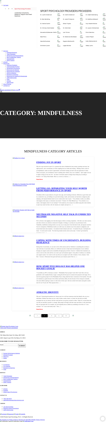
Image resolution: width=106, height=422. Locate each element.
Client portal (3, 328)
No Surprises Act (4, 419)
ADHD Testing (10, 60)
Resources (6, 63)
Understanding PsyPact (13, 66)
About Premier (7, 84)
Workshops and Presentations (15, 55)
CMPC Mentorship (12, 78)
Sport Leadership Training (14, 57)
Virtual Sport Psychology (13, 68)
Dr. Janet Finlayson (68, 19)
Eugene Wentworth (68, 41)
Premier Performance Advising (11, 353)
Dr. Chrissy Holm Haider (47, 28)
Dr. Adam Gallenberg (92, 15)
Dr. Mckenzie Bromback (70, 37)
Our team (5, 5)
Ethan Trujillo (67, 23)
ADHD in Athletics (11, 73)
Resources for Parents (13, 70)
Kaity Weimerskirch (91, 41)
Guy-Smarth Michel (91, 23)
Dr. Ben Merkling (45, 19)
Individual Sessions (12, 52)
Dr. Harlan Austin (45, 23)
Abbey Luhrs (89, 45)
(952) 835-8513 (7, 398)
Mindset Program (8, 355)
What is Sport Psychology (10, 392)
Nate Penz (43, 37)
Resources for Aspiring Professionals (17, 76)
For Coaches (6, 366)
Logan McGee (67, 45)
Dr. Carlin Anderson (69, 15)
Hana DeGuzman (45, 41)
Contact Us (6, 85)
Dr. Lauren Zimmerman (92, 28)
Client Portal (10, 82)
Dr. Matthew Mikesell (92, 19)
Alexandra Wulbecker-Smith (48, 32)
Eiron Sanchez (90, 32)
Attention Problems (12, 65)
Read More (39, 179)
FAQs (8, 79)
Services (5, 51)
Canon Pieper (90, 37)
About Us (5, 356)
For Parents (6, 364)
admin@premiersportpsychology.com (13, 400)
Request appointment (12, 328)
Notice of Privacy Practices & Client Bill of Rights (22, 419)
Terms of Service (40, 419)
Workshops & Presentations (11, 377)
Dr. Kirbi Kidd (66, 28)
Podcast (5, 390)
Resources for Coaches (13, 71)
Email (1, 344)
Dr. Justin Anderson (46, 15)
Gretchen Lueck (45, 45)
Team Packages (11, 54)
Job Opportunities (8, 407)
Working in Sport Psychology (11, 408)
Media (5, 358)
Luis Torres (66, 32)
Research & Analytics (12, 74)
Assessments (10, 59)
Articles (5, 62)
